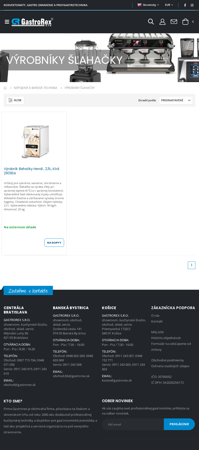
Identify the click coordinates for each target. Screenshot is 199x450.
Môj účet (157, 332)
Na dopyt (54, 243)
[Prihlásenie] (162, 21)
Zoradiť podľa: (147, 100)
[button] (151, 22)
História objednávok (166, 338)
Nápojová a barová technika (35, 88)
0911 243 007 (124, 356)
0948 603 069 (75, 356)
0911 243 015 (23, 369)
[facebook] (185, 5)
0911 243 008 (72, 364)
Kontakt (157, 321)
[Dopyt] (174, 21)
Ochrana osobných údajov (170, 366)
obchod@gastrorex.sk (20, 384)
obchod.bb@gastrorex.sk (71, 376)
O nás (155, 315)
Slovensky (149, 5)
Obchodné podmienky (167, 360)
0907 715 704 (26, 360)
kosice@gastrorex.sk (117, 380)
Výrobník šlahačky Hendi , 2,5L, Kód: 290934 (32, 171)
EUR (167, 5)
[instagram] (192, 5)
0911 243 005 (121, 364)
